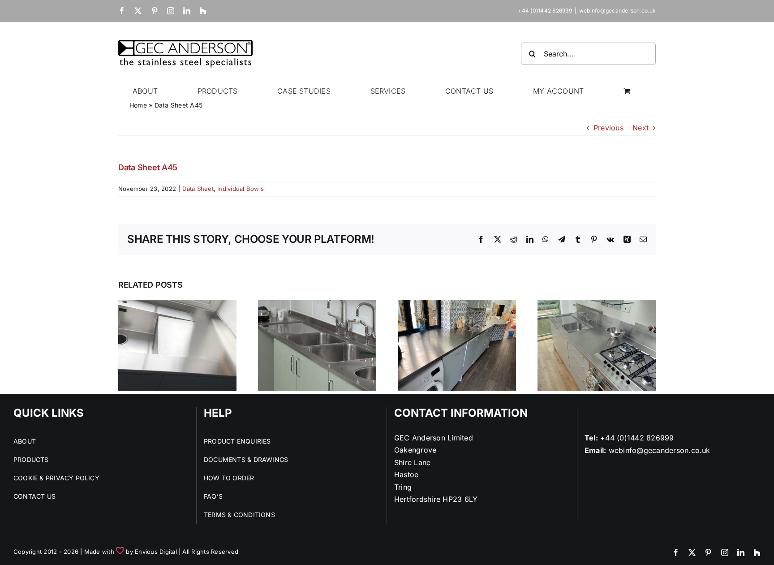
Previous (608, 127)
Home (138, 105)
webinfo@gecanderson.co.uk (617, 10)
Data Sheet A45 (147, 167)
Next (640, 127)
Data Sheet (197, 188)
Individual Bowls (240, 188)
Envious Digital (156, 551)
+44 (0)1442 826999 (637, 437)
